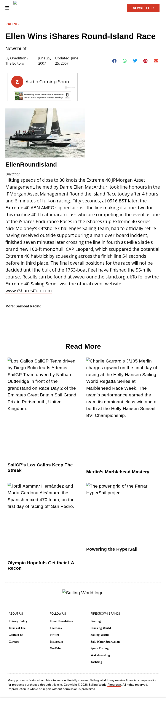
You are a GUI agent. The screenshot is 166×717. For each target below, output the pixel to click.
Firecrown (114, 684)
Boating (96, 621)
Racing (12, 24)
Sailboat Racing (29, 306)
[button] (114, 61)
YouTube (55, 648)
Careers (14, 641)
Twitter (54, 634)
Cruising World (101, 628)
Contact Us (16, 634)
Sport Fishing (100, 648)
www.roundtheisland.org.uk (102, 277)
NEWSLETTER (143, 8)
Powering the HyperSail (111, 549)
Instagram (56, 641)
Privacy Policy (18, 621)
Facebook (56, 628)
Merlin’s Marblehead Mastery (117, 471)
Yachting (96, 662)
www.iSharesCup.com (28, 291)
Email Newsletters (61, 621)
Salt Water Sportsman (105, 641)
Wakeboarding (100, 655)
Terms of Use (17, 628)
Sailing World (100, 634)
